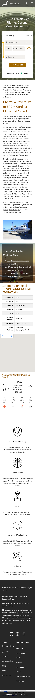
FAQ (4, 670)
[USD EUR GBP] (29, 36)
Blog (4, 666)
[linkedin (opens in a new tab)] (23, 634)
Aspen (18, 672)
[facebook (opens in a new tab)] (11, 634)
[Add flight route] (29, 48)
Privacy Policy (7, 661)
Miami (18, 658)
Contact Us (6, 675)
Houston (19, 662)
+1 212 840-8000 (21, 695)
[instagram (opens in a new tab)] (17, 634)
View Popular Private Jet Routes (24, 678)
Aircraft (5, 657)
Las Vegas (20, 667)
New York (19, 648)
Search (19, 65)
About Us (5, 652)
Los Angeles (20, 653)
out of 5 (14, 73)
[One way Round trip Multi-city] (8, 36)
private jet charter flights (11, 210)
